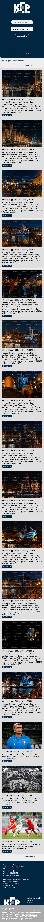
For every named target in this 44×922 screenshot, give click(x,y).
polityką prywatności (29, 915)
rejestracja (30, 903)
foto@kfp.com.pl (13, 875)
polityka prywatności (34, 898)
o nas (17, 54)
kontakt (26, 54)
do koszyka (7, 115)
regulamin (30, 900)
